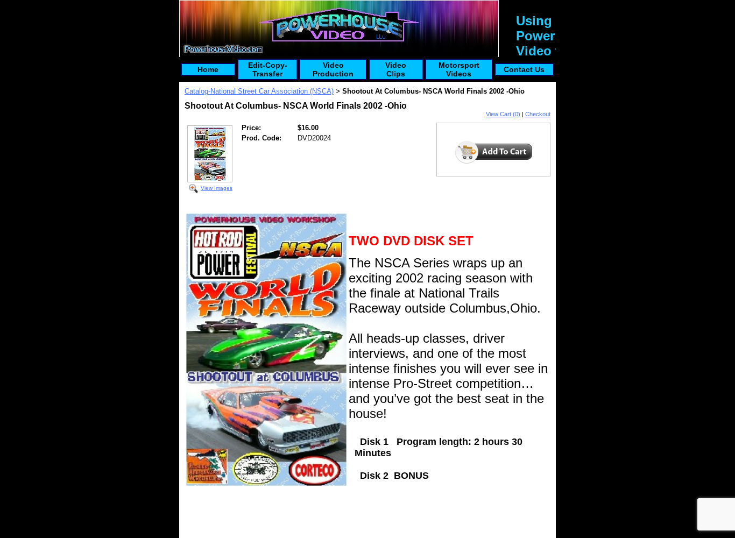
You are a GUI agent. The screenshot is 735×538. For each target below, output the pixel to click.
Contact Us (524, 69)
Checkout (537, 114)
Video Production (333, 69)
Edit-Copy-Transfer (267, 69)
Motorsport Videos (459, 69)
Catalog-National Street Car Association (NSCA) (259, 91)
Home (207, 69)
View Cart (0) (503, 114)
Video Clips (395, 69)
